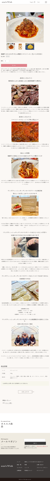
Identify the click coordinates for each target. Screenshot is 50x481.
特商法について (28, 470)
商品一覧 (19, 464)
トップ (18, 462)
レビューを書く (8, 403)
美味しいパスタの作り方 (31, 462)
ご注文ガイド (40, 462)
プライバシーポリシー (42, 446)
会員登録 (19, 470)
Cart (39, 2)
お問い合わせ (40, 464)
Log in (31, 2)
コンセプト (19, 467)
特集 (26, 464)
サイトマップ (40, 470)
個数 (2, 60)
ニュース (27, 467)
